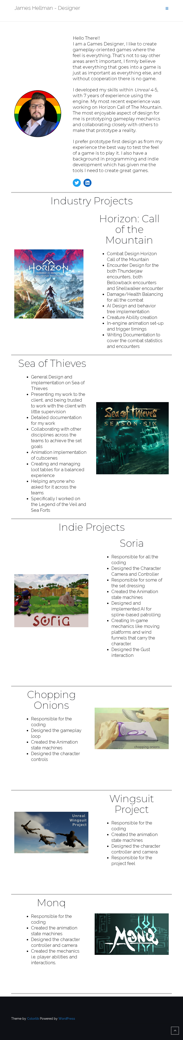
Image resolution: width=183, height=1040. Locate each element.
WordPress (66, 1018)
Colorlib (33, 1018)
